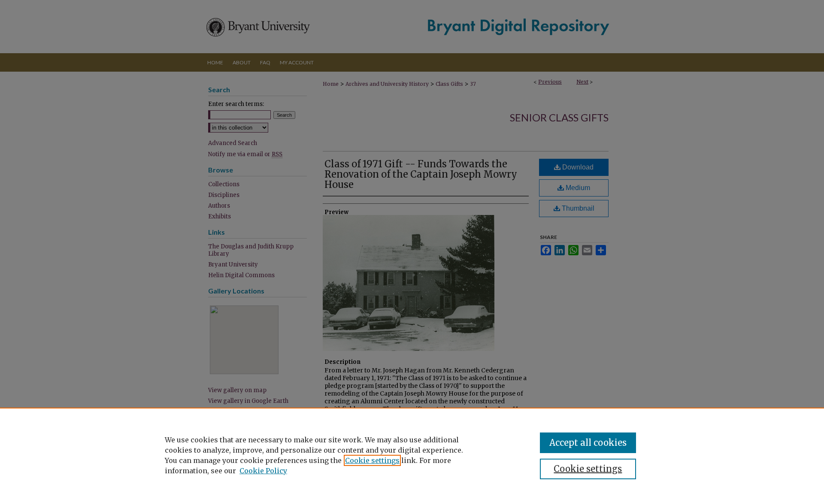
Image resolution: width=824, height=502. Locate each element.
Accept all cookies (588, 442)
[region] (412, 455)
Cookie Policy (263, 470)
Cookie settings (372, 460)
